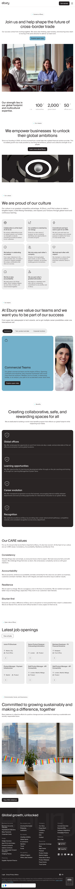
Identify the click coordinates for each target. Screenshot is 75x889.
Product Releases (44, 860)
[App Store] (62, 844)
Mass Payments (6, 832)
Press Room (42, 828)
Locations (42, 830)
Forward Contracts (7, 845)
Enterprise (23, 828)
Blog (40, 846)
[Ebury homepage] (5, 3)
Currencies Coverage (45, 844)
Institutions (23, 830)
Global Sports (24, 839)
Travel (22, 846)
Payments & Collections (9, 829)
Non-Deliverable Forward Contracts (9, 850)
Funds (22, 848)
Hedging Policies (7, 854)
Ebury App (60, 839)
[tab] (8, 331)
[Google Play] (62, 849)
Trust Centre (42, 864)
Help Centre (42, 848)
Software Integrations (64, 830)
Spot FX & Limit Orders (8, 843)
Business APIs (62, 828)
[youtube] (68, 854)
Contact (41, 837)
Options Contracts (7, 847)
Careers (41, 832)
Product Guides (43, 853)
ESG (40, 835)
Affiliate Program (25, 855)
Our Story (42, 826)
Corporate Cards (7, 834)
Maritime (22, 844)
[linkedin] (59, 854)
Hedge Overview (7, 841)
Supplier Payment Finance (9, 860)
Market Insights (43, 855)
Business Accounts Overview (7, 826)
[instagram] (62, 854)
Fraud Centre (43, 862)
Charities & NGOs (25, 837)
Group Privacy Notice (12, 874)
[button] (71, 3)
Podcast (41, 850)
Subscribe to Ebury (44, 857)
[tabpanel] (37, 363)
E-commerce (24, 841)
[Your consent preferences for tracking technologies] (3, 886)
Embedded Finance (63, 832)
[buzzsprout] (72, 854)
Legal (3, 874)
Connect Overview (63, 826)
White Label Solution (26, 857)
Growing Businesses (26, 826)
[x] (65, 854)
